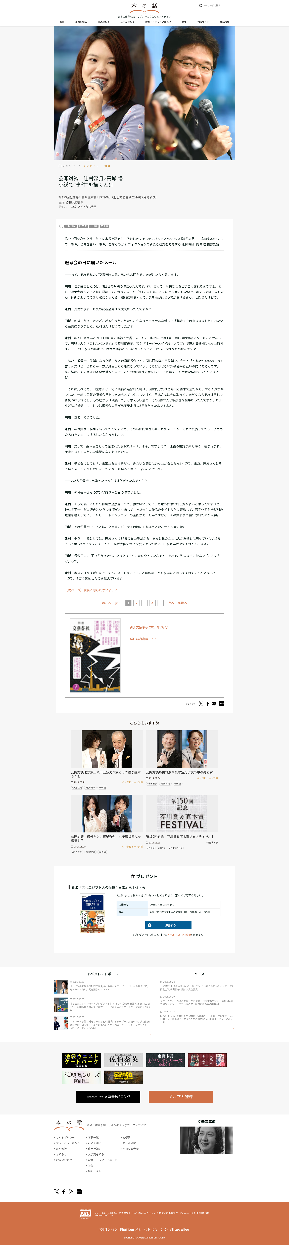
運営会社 (61, 1148)
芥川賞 (93, 226)
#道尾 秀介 (90, 852)
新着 (62, 21)
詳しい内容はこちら (144, 639)
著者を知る (81, 21)
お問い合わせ (64, 1159)
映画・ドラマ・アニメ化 (158, 21)
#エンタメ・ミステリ (83, 206)
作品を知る (104, 21)
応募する (160, 925)
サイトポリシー (65, 1137)
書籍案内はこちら (108, 1096)
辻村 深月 (70, 226)
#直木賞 (161, 848)
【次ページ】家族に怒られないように (91, 590)
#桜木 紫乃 (165, 783)
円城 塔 (83, 226)
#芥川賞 (102, 787)
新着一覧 (93, 1137)
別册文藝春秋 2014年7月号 (149, 627)
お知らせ (61, 1154)
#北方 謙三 (90, 787)
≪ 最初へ (104, 603)
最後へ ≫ (184, 603)
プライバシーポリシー (69, 1143)
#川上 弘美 (77, 787)
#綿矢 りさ (77, 852)
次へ (171, 603)
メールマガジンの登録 (179, 934)
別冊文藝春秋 (131, 1148)
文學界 (127, 1137)
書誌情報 (224, 21)
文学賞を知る (127, 21)
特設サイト (203, 21)
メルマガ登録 (181, 1096)
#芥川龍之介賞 (175, 848)
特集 (184, 21)
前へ (118, 603)
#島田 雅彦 (152, 783)
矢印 (147, 1034)
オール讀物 (129, 1143)
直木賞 (104, 226)
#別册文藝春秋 (74, 202)
